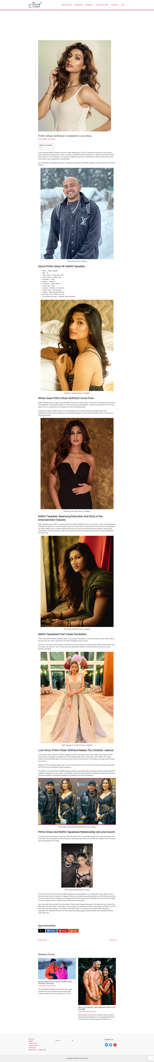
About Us (31, 1039)
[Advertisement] (77, 23)
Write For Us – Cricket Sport (37, 1050)
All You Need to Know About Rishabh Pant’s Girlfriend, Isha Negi (55, 982)
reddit (75, 931)
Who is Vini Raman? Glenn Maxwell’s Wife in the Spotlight (96, 1008)
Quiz (122, 5)
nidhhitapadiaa (70, 296)
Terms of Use (33, 1043)
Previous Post (41, 940)
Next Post (114, 940)
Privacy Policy (33, 1045)
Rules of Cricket (67, 5)
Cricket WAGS (42, 139)
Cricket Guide (79, 5)
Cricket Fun (114, 5)
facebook (52, 931)
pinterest (64, 931)
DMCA (31, 1041)
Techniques (89, 5)
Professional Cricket (102, 5)
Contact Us (32, 1047)
